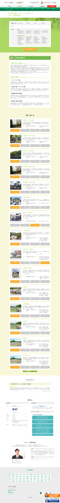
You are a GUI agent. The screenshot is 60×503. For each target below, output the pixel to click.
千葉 (49, 474)
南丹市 (19, 41)
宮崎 (38, 481)
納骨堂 (35, 23)
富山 (20, 476)
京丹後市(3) (44, 41)
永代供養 (27, 23)
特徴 (10, 6)
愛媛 (13, 481)
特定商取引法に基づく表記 (12, 490)
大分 (35, 481)
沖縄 (46, 481)
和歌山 (28, 479)
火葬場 (12, 8)
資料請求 (48, 8)
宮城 (20, 474)
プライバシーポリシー (11, 489)
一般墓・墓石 (20, 23)
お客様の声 (31, 6)
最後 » (35, 371)
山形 (28, 474)
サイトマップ (10, 493)
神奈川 (13, 477)
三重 (49, 476)
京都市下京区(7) (29, 33)
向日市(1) (43, 40)
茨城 (35, 474)
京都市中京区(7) (21, 33)
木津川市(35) (44, 39)
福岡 (20, 481)
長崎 (28, 481)
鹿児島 (42, 481)
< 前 (24, 371)
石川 (24, 476)
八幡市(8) (27, 41)
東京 (9, 476)
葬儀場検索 (42, 6)
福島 (31, 474)
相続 (38, 8)
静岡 (42, 476)
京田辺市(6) (36, 41)
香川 (9, 481)
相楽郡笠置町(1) (21, 39)
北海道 (9, 475)
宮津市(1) (19, 40)
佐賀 (24, 481)
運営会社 (53, 8)
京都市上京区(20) (37, 33)
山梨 (31, 476)
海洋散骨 (27, 8)
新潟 (17, 476)
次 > (33, 371)
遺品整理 (32, 8)
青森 (13, 474)
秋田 (24, 474)
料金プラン (21, 6)
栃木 (38, 474)
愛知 (46, 476)
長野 (35, 476)
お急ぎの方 (53, 6)
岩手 (17, 474)
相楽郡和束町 (28, 39)
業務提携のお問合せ (11, 492)
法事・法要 (16, 8)
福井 (28, 476)
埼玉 (46, 474)
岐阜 (38, 476)
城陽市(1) (35, 40)
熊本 (31, 481)
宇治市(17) (28, 40)
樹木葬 (43, 23)
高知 (17, 481)
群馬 (42, 474)
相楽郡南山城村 (36, 39)
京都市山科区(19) (45, 30)
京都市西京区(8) (21, 30)
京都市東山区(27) (29, 30)
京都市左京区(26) (37, 30)
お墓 (22, 8)
